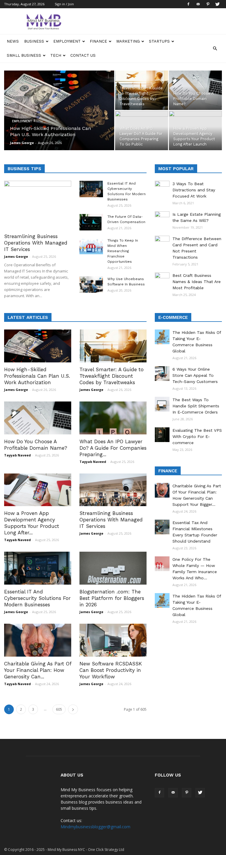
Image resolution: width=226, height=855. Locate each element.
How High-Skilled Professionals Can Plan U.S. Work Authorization (37, 376)
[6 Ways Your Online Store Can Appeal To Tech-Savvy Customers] (162, 373)
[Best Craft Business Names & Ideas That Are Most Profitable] (162, 279)
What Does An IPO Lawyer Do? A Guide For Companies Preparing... (113, 448)
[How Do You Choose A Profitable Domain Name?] (195, 90)
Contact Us (83, 55)
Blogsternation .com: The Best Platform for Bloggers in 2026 (111, 598)
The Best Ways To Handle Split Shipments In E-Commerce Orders (195, 405)
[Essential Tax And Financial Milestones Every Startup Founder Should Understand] (162, 527)
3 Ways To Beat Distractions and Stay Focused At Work (193, 189)
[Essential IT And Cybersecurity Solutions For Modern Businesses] (91, 189)
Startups (159, 41)
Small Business (24, 55)
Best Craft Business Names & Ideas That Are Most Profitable (196, 281)
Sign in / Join (64, 4)
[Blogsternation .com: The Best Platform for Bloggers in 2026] (113, 568)
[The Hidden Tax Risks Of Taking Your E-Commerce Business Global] (162, 336)
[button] (215, 48)
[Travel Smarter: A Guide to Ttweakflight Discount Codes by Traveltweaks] (141, 90)
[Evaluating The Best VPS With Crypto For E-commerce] (162, 434)
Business (34, 41)
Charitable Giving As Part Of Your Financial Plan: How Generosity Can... (37, 670)
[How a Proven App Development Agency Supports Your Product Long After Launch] (37, 489)
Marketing (128, 41)
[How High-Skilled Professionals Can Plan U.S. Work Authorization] (59, 114)
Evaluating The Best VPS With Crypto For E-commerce (197, 436)
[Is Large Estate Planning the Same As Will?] (162, 218)
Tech (55, 55)
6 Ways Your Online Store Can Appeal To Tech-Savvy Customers (195, 375)
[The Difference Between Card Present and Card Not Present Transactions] (162, 243)
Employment (67, 41)
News (13, 41)
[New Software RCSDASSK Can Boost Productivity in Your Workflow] (113, 640)
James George (22, 142)
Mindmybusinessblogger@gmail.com (95, 826)
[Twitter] (217, 4)
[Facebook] (188, 4)
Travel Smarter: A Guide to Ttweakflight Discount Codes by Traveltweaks (111, 376)
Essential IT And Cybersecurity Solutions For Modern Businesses (37, 598)
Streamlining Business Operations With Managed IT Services (35, 242)
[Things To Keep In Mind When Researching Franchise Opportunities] (91, 246)
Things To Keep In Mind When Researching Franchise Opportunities (122, 251)
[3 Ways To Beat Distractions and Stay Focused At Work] (162, 188)
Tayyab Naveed (17, 455)
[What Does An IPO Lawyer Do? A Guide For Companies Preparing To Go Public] (113, 417)
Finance (98, 41)
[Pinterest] (207, 4)
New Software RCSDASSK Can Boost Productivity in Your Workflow (110, 670)
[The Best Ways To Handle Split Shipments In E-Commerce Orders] (162, 404)
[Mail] (198, 4)
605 (59, 709)
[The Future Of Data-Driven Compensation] (91, 222)
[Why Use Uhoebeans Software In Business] (91, 284)
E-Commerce (173, 317)
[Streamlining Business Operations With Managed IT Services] (37, 205)
